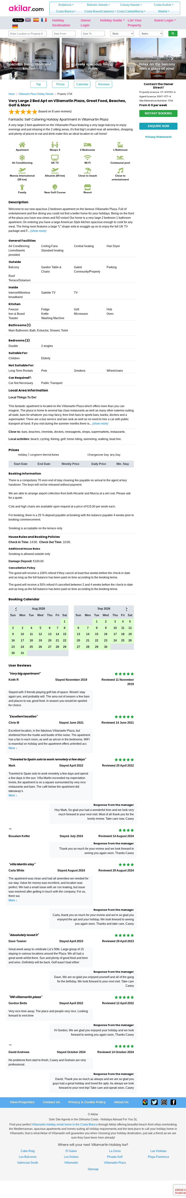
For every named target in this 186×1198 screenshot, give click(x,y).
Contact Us (51, 1102)
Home (12, 94)
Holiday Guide (111, 20)
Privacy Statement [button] (158, 137)
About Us (121, 1102)
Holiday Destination (61, 23)
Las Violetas (158, 1151)
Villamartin (71, 1162)
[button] (15, 634)
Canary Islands (130, 4)
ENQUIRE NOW (158, 126)
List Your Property (135, 23)
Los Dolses (71, 1156)
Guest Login (163, 20)
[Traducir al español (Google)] (36, 19)
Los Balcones (28, 1156)
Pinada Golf (114, 1156)
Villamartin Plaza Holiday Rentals (36, 94)
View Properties (22, 1102)
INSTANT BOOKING (158, 113)
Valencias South (27, 1162)
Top (38, 84)
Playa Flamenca (158, 1156)
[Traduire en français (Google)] (44, 19)
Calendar (82, 84)
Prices (60, 84)
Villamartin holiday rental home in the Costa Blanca (65, 1124)
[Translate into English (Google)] (28, 19)
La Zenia (115, 1151)
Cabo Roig (28, 1151)
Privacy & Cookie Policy (87, 1102)
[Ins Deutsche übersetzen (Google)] (14, 26)
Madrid (162, 11)
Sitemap (93, 1169)
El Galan (71, 1151)
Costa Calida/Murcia (130, 11)
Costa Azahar (162, 4)
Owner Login (86, 23)
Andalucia (64, 4)
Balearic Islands (97, 4)
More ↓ (13, 748)
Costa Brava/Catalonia (99, 11)
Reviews (104, 84)
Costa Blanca (65, 11)
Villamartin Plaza (115, 1162)
